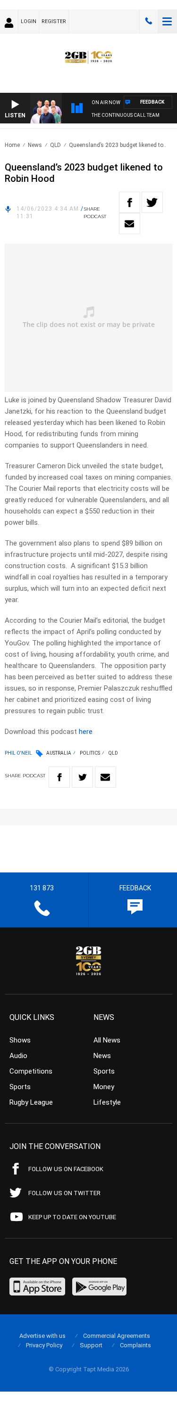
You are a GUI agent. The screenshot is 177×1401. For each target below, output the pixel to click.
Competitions (30, 1071)
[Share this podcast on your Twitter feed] (152, 202)
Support (91, 1345)
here (86, 731)
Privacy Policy (44, 1345)
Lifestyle (107, 1102)
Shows (20, 1040)
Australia (58, 753)
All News (106, 1040)
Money (103, 1087)
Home (12, 145)
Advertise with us (42, 1335)
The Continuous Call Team (126, 115)
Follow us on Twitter (64, 1193)
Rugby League (31, 1102)
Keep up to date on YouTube (72, 1217)
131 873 (149, 21)
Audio (18, 1055)
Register (54, 21)
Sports (20, 1087)
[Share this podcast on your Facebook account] (129, 202)
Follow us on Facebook (65, 1169)
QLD (55, 145)
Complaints (135, 1345)
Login (28, 21)
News (35, 145)
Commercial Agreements (116, 1335)
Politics (90, 753)
